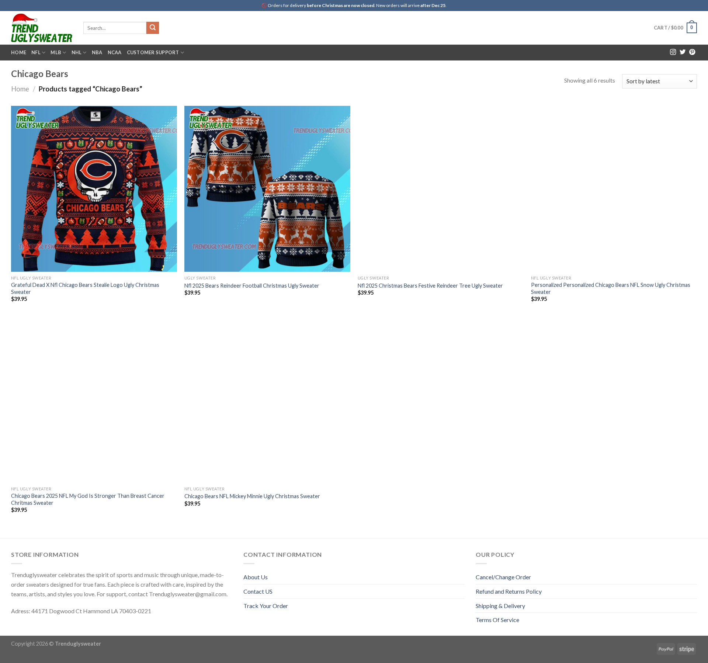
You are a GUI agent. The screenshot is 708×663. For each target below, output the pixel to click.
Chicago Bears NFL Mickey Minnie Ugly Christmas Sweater (252, 496)
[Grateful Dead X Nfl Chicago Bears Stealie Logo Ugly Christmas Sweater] (94, 189)
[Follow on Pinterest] (692, 52)
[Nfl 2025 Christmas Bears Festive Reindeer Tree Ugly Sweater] (441, 189)
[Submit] (152, 28)
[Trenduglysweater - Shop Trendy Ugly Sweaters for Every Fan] (41, 28)
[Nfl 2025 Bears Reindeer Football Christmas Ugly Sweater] (267, 189)
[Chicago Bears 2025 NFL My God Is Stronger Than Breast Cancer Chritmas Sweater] (94, 399)
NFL (36, 52)
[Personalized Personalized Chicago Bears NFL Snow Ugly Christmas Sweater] (614, 189)
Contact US (258, 591)
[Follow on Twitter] (683, 52)
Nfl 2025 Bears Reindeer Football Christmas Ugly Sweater (251, 285)
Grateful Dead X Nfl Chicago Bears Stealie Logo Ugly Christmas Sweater (85, 288)
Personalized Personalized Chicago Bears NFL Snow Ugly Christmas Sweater (610, 288)
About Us (255, 576)
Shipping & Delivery (500, 605)
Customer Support (153, 52)
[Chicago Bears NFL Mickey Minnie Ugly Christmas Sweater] (267, 399)
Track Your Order (265, 605)
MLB (56, 52)
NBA (97, 52)
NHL (77, 52)
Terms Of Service (497, 619)
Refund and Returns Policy (509, 591)
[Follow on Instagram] (673, 52)
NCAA (115, 52)
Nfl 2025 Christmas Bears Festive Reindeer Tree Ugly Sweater (430, 285)
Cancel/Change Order (503, 576)
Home (18, 52)
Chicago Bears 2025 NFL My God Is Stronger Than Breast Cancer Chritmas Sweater (87, 499)
